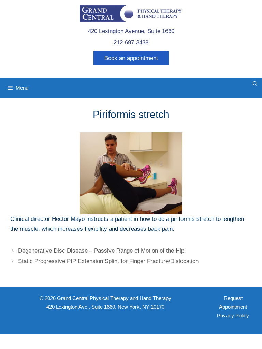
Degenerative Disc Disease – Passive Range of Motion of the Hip (101, 250)
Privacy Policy (233, 315)
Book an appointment (131, 58)
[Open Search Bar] (255, 84)
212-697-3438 (131, 42)
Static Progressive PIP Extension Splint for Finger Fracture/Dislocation (108, 261)
